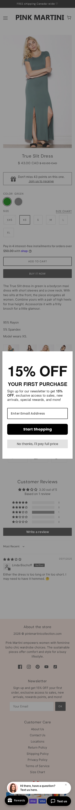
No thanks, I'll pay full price (37, 444)
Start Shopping (37, 429)
